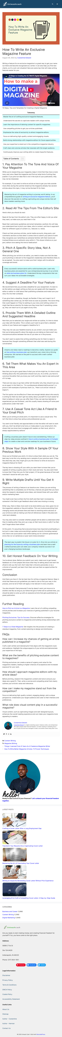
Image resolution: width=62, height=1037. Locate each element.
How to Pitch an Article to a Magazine (16, 608)
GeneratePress (40, 1034)
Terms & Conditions (9, 985)
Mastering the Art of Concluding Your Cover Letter (20, 863)
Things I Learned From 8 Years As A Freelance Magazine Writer (27, 746)
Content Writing (10, 741)
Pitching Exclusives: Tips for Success (15, 617)
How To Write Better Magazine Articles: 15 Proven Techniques (26, 749)
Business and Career (9, 911)
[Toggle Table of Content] (21, 158)
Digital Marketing (8, 918)
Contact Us (6, 1028)
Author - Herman (8, 1023)
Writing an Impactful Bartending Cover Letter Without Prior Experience (27, 881)
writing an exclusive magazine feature (36, 197)
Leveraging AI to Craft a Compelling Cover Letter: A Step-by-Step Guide (28, 898)
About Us (5, 1009)
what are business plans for (16, 273)
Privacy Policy (7, 980)
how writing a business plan (17, 352)
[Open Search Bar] (52, 4)
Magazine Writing (10, 743)
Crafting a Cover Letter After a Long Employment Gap (21, 828)
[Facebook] (6, 734)
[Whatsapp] (8, 734)
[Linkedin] (11, 734)
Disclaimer (6, 975)
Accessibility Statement (11, 999)
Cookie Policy (7, 994)
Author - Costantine (9, 1019)
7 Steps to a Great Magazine (12, 627)
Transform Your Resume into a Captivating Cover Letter (22, 846)
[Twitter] (4, 734)
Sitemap (5, 1014)
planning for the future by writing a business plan (22, 544)
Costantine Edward (19, 725)
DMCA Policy (7, 990)
